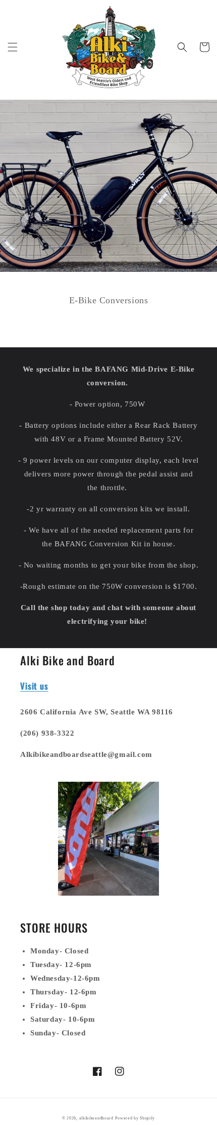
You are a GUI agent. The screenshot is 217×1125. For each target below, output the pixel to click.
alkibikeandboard (96, 1118)
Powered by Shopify (135, 1118)
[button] (13, 47)
